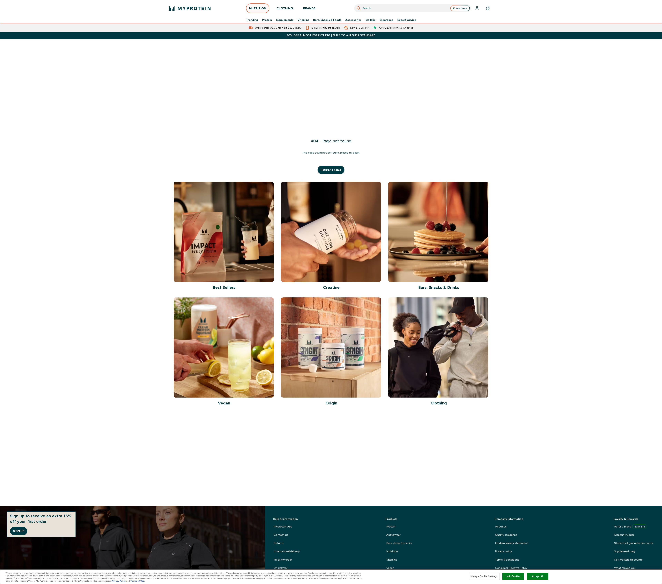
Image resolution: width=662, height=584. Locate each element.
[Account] (477, 8)
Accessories (353, 20)
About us (501, 526)
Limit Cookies (513, 576)
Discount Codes (624, 534)
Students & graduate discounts (633, 543)
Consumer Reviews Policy (511, 567)
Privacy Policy (119, 581)
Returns (279, 543)
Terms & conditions (507, 559)
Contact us (281, 534)
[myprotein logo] (189, 8)
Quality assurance (506, 534)
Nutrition (392, 551)
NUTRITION (257, 8)
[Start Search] (358, 8)
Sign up (18, 531)
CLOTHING (285, 8)
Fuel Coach (461, 8)
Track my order (283, 559)
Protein (267, 20)
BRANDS (309, 8)
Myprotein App (283, 526)
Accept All (537, 576)
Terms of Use (137, 581)
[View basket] (488, 8)
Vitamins (303, 20)
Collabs (370, 20)
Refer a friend (629, 526)
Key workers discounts (628, 559)
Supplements (284, 20)
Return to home (331, 169)
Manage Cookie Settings (484, 576)
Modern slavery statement (511, 543)
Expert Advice (406, 20)
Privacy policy (503, 551)
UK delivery (280, 567)
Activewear (393, 534)
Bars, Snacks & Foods (327, 20)
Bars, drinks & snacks (399, 543)
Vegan (390, 567)
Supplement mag (624, 551)
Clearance (386, 20)
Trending (252, 20)
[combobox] (412, 8)
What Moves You (624, 567)
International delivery (287, 551)
